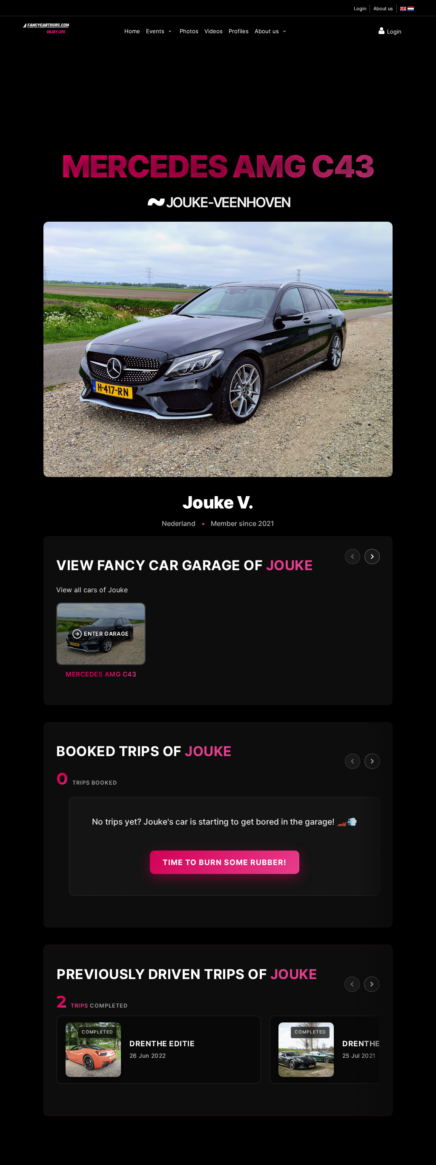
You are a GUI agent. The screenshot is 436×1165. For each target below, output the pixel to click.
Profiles (239, 31)
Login (360, 8)
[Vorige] (352, 556)
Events (156, 31)
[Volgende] (372, 556)
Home (132, 31)
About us (383, 8)
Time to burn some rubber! (225, 862)
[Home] (45, 26)
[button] (218, 642)
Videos (213, 31)
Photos (189, 31)
